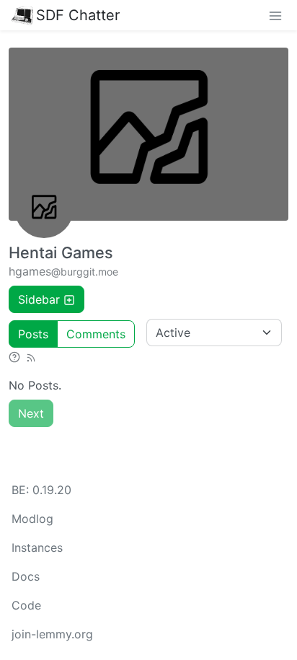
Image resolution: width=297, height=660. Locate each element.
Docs (26, 576)
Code (26, 605)
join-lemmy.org (52, 634)
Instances (37, 547)
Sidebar (39, 299)
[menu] (275, 15)
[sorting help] (14, 356)
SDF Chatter (78, 15)
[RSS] (31, 356)
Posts (33, 334)
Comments (95, 334)
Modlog (32, 518)
